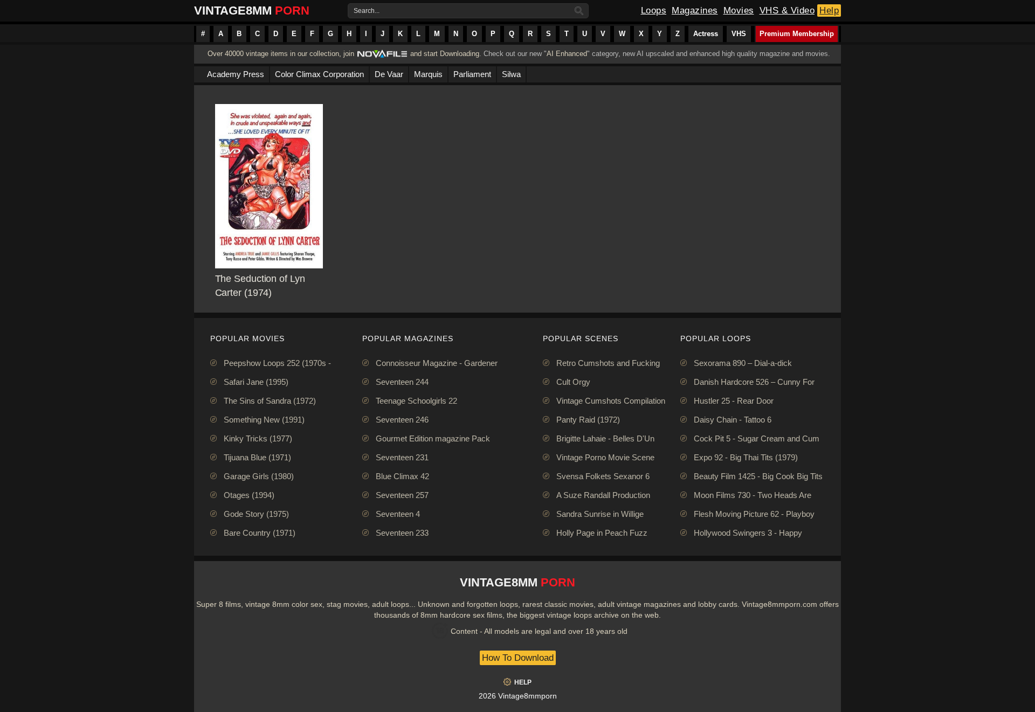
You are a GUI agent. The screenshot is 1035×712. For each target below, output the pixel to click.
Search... (367, 11)
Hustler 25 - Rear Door (734, 400)
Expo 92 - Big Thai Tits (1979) (746, 457)
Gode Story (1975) (256, 514)
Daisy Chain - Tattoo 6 (732, 419)
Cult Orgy (573, 381)
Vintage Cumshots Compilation (610, 400)
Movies (738, 10)
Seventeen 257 (402, 495)
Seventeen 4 (398, 514)
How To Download (518, 658)
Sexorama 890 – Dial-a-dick (743, 363)
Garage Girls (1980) (259, 476)
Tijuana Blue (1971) (257, 457)
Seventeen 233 (402, 532)
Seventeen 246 (402, 419)
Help (829, 10)
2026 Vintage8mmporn (518, 696)
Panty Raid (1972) (588, 419)
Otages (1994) (249, 495)
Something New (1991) (264, 419)
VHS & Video (787, 10)
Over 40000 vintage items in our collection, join (281, 54)
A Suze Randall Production (603, 495)
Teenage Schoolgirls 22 (416, 400)
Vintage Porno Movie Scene (605, 457)
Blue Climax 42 (402, 476)
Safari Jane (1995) (256, 381)
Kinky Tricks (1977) (258, 438)
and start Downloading (444, 54)
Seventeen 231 (402, 457)
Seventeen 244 (402, 381)
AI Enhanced (567, 54)
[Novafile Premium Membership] (382, 57)
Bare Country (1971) (259, 532)
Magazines (695, 10)
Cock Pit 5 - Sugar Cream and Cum (756, 438)
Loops (654, 10)
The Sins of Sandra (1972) (270, 400)
